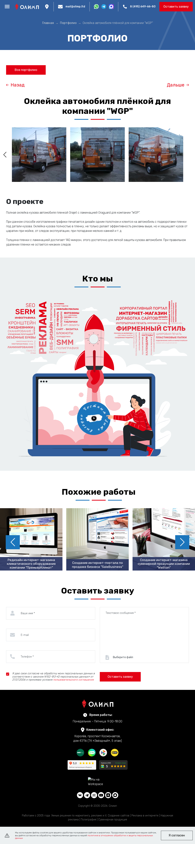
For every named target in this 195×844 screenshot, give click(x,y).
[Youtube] (101, 795)
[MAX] (115, 795)
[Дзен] (108, 795)
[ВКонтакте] (80, 795)
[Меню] (7, 6)
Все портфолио (26, 70)
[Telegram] (87, 795)
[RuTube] (94, 795)
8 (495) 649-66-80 (143, 6)
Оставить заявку (176, 6)
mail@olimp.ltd (75, 6)
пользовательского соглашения (73, 679)
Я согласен (177, 835)
